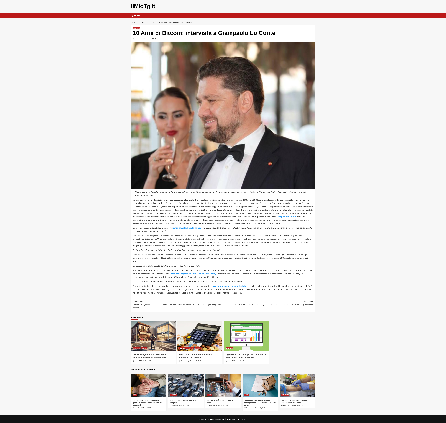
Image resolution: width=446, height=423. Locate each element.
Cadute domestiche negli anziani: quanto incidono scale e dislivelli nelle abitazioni (148, 402)
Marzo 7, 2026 (184, 405)
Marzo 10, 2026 (147, 408)
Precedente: (177, 304)
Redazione (138, 39)
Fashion (144, 348)
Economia (136, 28)
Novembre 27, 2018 (150, 39)
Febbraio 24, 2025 (146, 361)
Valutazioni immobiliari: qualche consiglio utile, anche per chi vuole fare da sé (260, 402)
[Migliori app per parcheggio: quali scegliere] (186, 385)
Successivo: (274, 303)
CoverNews (231, 419)
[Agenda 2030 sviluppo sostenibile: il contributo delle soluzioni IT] (246, 336)
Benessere (285, 394)
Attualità (182, 348)
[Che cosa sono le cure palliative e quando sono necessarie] (297, 385)
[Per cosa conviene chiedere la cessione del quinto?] (199, 336)
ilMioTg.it (143, 6)
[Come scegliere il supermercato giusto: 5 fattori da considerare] (153, 336)
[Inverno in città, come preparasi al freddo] (223, 385)
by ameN (135, 15)
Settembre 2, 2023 (239, 361)
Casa (134, 394)
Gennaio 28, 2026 (223, 405)
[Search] (313, 15)
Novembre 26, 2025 (297, 405)
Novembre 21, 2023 (195, 361)
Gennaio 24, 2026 (260, 408)
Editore (137, 361)
